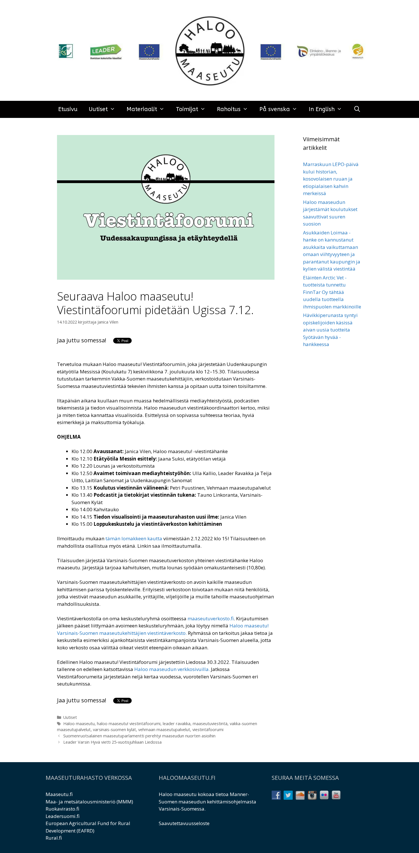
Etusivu (68, 109)
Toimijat (187, 109)
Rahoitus (229, 109)
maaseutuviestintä (210, 723)
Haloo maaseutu (79, 723)
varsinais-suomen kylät (114, 729)
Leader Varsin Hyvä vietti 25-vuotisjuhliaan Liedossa (112, 742)
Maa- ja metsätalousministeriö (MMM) (89, 801)
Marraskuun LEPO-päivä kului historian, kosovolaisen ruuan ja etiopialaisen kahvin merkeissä (331, 179)
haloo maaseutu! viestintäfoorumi (128, 723)
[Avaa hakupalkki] (357, 109)
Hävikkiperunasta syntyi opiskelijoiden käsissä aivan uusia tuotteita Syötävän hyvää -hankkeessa (330, 329)
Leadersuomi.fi (63, 816)
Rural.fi (54, 837)
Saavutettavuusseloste (184, 823)
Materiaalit (142, 109)
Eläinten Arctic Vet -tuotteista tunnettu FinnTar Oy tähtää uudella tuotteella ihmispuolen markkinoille (332, 292)
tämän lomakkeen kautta (133, 538)
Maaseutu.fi (59, 794)
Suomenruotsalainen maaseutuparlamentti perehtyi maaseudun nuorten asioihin (139, 736)
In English (322, 109)
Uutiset (98, 109)
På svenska (274, 109)
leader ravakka (176, 723)
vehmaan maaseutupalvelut (164, 729)
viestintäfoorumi (207, 729)
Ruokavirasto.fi (62, 808)
